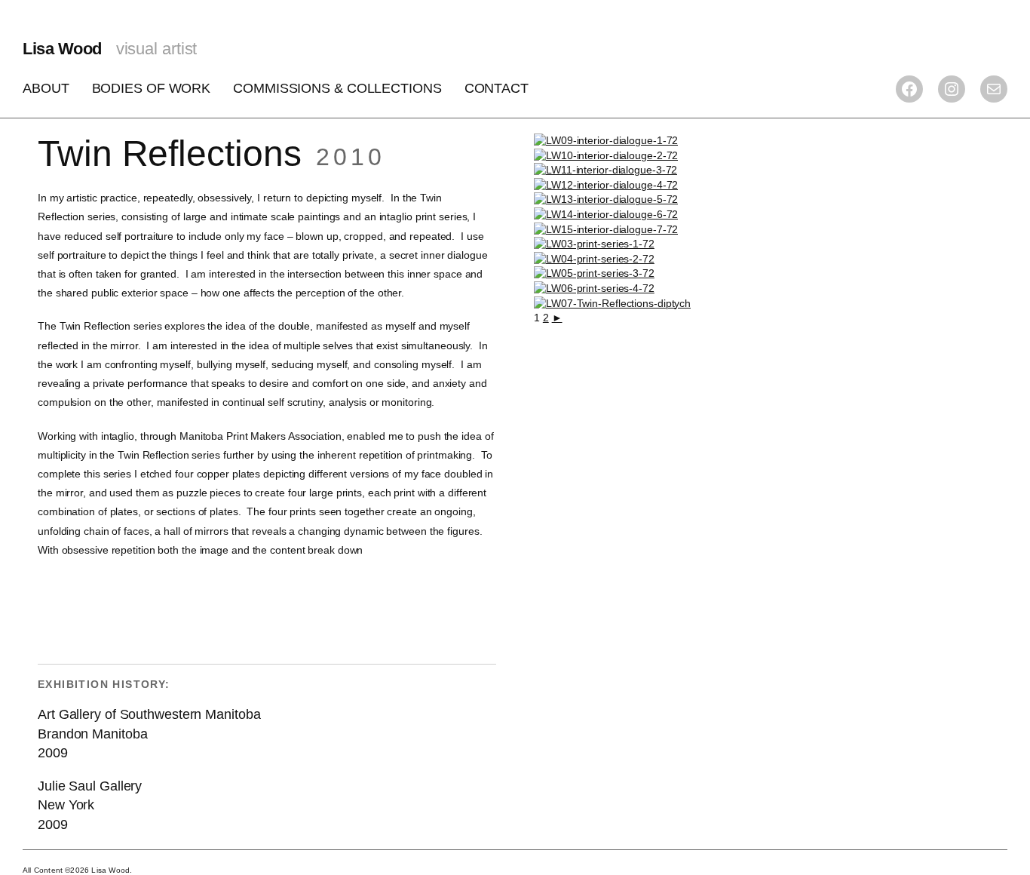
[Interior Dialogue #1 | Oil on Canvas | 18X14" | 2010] (606, 140)
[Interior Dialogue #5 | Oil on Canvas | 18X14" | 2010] (606, 199)
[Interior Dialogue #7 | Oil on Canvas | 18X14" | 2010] (606, 229)
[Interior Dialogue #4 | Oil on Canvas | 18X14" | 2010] (606, 185)
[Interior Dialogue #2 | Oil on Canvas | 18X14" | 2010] (606, 155)
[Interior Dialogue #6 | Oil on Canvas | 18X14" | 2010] (606, 214)
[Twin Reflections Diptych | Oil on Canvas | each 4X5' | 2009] (612, 303)
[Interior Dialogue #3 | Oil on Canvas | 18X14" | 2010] (605, 170)
